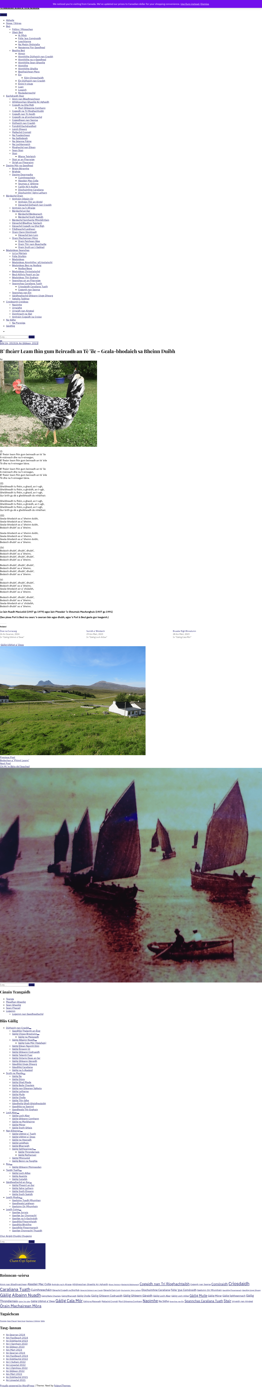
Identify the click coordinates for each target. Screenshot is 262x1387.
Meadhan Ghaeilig (16, 1001)
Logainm (10, 1010)
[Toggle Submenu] (30, 1028)
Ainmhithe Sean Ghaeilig (31, 62)
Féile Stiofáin (19, 256)
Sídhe (43, 1321)
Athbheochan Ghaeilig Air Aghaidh (30, 101)
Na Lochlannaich (21, 144)
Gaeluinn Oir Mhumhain (209, 1290)
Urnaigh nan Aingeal (23, 310)
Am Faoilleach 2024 (17, 1337)
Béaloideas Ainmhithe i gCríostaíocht (32, 262)
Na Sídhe (11, 319)
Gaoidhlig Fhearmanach (232, 1290)
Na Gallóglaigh (20, 138)
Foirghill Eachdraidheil (24, 126)
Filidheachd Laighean (23, 228)
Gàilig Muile (198, 1295)
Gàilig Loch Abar (162, 1295)
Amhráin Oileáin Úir (22, 198)
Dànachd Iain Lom (28, 235)
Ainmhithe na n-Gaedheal (32, 59)
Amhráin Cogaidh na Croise (27, 316)
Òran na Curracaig (8, 631)
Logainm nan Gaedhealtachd (27, 1013)
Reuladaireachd (26, 92)
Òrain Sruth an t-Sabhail (31, 247)
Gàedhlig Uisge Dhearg (251, 1290)
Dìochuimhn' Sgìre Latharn (131, 1290)
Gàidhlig (10, 325)
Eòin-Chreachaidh (34, 77)
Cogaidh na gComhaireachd (27, 116)
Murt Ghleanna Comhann (31, 107)
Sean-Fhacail (13, 1007)
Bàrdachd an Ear (21, 210)
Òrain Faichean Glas (29, 241)
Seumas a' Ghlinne (33, 1321)
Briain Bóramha (20, 168)
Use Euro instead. (190, 3)
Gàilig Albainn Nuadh (20, 1295)
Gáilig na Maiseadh (92, 1301)
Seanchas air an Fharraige (26, 280)
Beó (8, 26)
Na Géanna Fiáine (22, 141)
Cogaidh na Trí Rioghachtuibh (28, 110)
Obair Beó (17, 32)
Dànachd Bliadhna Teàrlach (27, 222)
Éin (20, 74)
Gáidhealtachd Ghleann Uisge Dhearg (32, 295)
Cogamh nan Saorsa (29, 289)
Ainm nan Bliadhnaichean (26, 98)
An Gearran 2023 (15, 1352)
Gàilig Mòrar (215, 1295)
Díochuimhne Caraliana (31, 189)
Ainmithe (23, 65)
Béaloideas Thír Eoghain (25, 277)
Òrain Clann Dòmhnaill (24, 232)
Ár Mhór (22, 35)
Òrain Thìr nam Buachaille (32, 244)
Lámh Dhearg (19, 129)
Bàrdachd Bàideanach (30, 213)
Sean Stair (17, 150)
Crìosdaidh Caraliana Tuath (33, 286)
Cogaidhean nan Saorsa (25, 120)
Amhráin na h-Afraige (23, 207)
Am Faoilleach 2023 (17, 1355)
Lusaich (22, 89)
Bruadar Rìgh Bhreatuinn (184, 631)
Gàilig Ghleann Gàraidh (138, 1295)
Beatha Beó (18, 50)
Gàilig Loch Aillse (180, 1295)
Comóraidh (219, 1284)
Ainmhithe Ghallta (28, 68)
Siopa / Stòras (13, 23)
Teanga (10, 998)
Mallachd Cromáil (21, 132)
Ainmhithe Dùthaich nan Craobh (35, 56)
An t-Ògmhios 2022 (17, 1367)
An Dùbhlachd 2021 (17, 1377)
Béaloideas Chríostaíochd (26, 271)
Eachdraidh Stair (15, 95)
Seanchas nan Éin (21, 292)
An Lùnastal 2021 (16, 1380)
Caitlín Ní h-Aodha (28, 186)
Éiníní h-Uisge (25, 83)
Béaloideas (18, 259)
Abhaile (10, 20)
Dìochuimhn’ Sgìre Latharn (32, 192)
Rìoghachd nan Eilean (23, 147)
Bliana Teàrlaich (27, 156)
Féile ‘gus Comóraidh (29, 38)
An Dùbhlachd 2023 (17, 1340)
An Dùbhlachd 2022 (17, 1358)
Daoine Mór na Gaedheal (19, 165)
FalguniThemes (62, 1385)
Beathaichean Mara (29, 71)
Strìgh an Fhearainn (23, 162)
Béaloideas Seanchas (17, 250)
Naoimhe (17, 304)
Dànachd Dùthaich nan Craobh (35, 204)
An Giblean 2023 (15, 1346)
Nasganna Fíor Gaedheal (31, 47)
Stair (14, 153)
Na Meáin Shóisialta (29, 44)
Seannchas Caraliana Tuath (27, 283)
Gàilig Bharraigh (68, 1296)
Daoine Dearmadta (22, 174)
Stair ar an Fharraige (23, 159)
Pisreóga (3, 1321)
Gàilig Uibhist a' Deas (12, 644)
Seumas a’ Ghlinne (28, 183)
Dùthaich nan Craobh (23, 123)
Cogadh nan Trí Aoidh (23, 113)
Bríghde (16, 171)
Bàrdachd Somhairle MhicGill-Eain (30, 219)
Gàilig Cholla (84, 1295)
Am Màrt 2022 (14, 1373)
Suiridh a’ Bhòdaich (95, 631)
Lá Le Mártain (19, 253)
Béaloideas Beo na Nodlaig (26, 265)
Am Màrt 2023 (14, 1349)
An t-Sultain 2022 (16, 1361)
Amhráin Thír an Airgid (30, 201)
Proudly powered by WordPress (17, 1385)
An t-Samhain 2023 (17, 1343)
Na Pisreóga (18, 322)
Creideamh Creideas (17, 301)
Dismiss (204, 3)
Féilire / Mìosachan (22, 29)
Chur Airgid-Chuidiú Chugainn (16, 1235)
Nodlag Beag (25, 268)
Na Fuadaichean (21, 135)
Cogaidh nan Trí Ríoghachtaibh (165, 1283)
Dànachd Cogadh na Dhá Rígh (28, 225)
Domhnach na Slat (22, 313)
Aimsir (21, 53)
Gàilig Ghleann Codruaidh (107, 1295)
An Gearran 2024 (15, 1334)
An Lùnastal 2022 (16, 1364)
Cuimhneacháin (26, 177)
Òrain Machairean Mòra (25, 238)
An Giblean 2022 (15, 1370)
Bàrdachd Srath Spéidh (30, 216)
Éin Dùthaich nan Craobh (31, 80)
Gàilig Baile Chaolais (51, 1296)
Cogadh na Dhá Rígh (23, 104)
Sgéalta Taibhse (20, 298)
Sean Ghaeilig (13, 1004)
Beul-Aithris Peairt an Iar (25, 274)
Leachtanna (24, 41)
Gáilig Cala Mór (69, 1300)
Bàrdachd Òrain (14, 195)
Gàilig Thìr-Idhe (24, 1301)
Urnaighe (17, 307)
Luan (21, 86)
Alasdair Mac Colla (28, 180)
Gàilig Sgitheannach (233, 1295)
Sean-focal (21, 1321)
